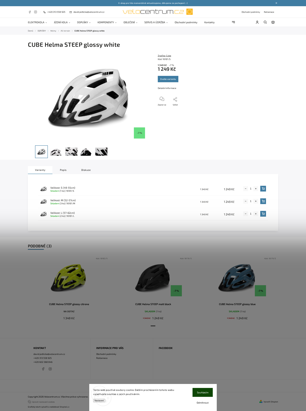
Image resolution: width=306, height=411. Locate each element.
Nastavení (99, 400)
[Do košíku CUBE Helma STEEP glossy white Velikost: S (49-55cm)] (263, 189)
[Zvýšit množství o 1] (255, 188)
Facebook (29, 12)
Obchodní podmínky (251, 12)
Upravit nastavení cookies (43, 402)
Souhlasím (202, 392)
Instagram (35, 12)
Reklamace (269, 12)
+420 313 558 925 (42, 358)
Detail (69, 279)
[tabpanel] (69, 289)
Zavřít (266, 109)
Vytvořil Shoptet (271, 402)
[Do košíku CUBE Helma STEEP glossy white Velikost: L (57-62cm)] (263, 214)
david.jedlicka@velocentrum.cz (49, 354)
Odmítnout (203, 402)
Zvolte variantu (168, 79)
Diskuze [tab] (86, 169)
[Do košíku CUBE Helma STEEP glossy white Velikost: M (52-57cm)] (263, 201)
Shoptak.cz (64, 407)
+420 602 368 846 (42, 362)
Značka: (164, 55)
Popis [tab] (63, 169)
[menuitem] (39, 22)
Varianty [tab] (40, 169)
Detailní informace (167, 88)
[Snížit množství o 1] (245, 188)
